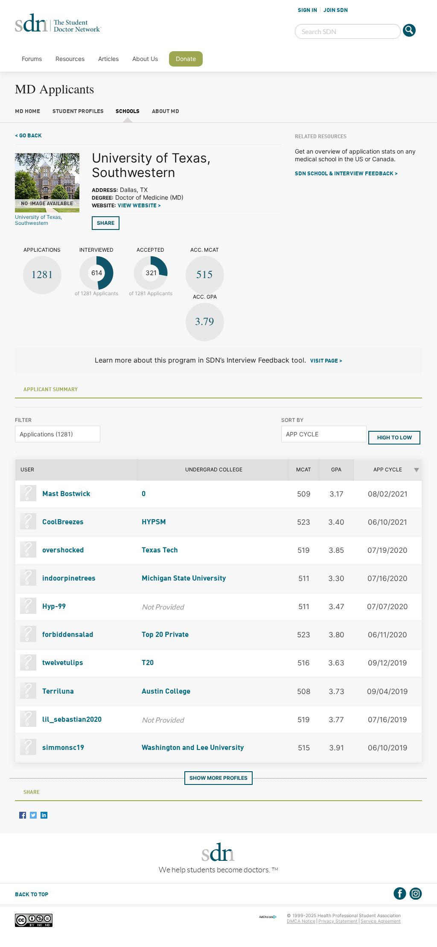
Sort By (292, 420)
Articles (108, 58)
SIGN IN (307, 10)
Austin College (166, 691)
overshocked (62, 550)
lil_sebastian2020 (71, 719)
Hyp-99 (53, 606)
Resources (69, 58)
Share (105, 223)
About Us (145, 58)
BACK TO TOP (31, 895)
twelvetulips (62, 663)
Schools (128, 111)
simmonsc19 (62, 748)
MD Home (27, 111)
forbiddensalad (67, 635)
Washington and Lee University (193, 748)
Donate (186, 58)
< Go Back (28, 136)
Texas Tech (160, 550)
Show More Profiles (218, 778)
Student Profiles (78, 111)
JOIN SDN (335, 10)
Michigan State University (184, 578)
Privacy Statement (338, 921)
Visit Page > (326, 361)
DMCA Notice (301, 921)
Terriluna (57, 691)
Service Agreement (381, 921)
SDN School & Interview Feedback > (346, 174)
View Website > (139, 206)
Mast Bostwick (65, 494)
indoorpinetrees (68, 578)
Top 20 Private (165, 635)
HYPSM (154, 522)
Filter (23, 420)
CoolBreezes (62, 522)
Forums (32, 58)
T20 (148, 663)
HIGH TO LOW (394, 437)
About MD (165, 111)
